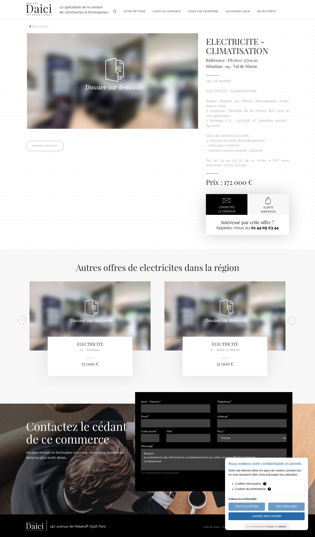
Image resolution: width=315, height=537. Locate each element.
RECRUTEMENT (266, 11)
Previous (20, 82)
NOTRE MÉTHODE (135, 11)
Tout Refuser (286, 506)
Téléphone (224, 401)
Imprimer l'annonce (44, 145)
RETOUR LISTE (39, 26)
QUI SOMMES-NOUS (238, 11)
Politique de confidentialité (243, 498)
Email (144, 416)
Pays (220, 431)
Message (147, 446)
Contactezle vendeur (226, 209)
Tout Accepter (246, 506)
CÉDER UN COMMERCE (166, 11)
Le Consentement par (266, 526)
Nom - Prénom (150, 401)
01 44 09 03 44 (265, 227)
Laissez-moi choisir (266, 516)
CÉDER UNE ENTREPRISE (203, 11)
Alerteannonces (268, 209)
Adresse (222, 416)
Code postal (148, 431)
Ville (169, 431)
